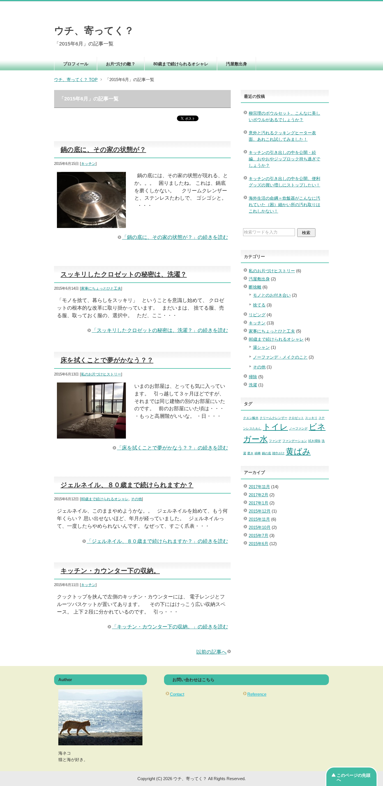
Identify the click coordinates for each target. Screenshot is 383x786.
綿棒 (258, 453)
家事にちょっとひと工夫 (101, 289)
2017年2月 (258, 494)
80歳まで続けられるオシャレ (180, 63)
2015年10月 (260, 527)
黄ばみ (298, 451)
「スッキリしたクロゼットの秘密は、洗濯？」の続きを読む (160, 330)
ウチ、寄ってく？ (94, 30)
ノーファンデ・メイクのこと (280, 357)
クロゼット (296, 417)
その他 (136, 499)
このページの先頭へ (353, 777)
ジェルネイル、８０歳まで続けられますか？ (127, 484)
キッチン (88, 164)
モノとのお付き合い (272, 295)
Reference (256, 694)
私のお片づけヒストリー (101, 374)
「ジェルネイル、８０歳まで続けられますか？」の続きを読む (157, 541)
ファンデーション (294, 440)
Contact (177, 694)
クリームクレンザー (273, 417)
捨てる (259, 305)
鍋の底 (266, 453)
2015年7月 (258, 535)
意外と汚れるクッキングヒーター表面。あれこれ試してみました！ (282, 136)
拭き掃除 (314, 440)
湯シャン (261, 347)
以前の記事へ (211, 652)
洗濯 (253, 384)
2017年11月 (259, 486)
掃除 (253, 376)
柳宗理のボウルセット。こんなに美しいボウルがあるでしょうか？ (284, 116)
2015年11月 (259, 519)
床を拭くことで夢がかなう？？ (107, 360)
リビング (257, 314)
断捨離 (255, 287)
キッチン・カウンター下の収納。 (110, 570)
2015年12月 (260, 511)
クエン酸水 (251, 417)
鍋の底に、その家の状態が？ (103, 149)
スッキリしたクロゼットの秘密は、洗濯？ (124, 274)
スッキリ (311, 417)
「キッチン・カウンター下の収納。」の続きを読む (170, 627)
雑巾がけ (278, 453)
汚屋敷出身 (236, 63)
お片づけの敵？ (120, 63)
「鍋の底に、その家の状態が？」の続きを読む (175, 237)
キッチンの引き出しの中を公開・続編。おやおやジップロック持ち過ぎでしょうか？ (284, 159)
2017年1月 (258, 503)
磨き (250, 453)
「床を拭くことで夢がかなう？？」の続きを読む (172, 448)
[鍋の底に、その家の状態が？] (91, 224)
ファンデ (275, 440)
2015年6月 (258, 543)
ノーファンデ (298, 428)
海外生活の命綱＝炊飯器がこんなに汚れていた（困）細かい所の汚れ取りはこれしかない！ (284, 204)
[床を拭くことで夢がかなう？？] (91, 434)
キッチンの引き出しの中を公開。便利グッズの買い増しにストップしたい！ (284, 181)
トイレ (275, 426)
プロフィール (75, 63)
